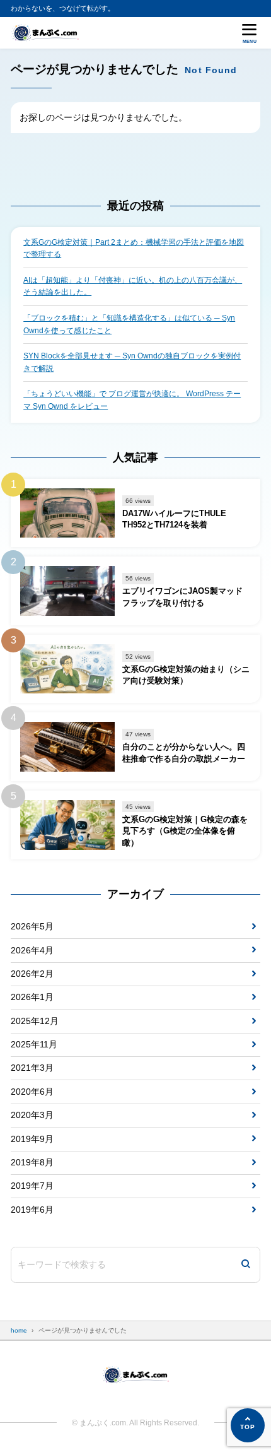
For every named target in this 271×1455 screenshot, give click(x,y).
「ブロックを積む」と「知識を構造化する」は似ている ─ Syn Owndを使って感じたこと (129, 324)
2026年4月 (32, 950)
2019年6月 (32, 1210)
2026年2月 (32, 974)
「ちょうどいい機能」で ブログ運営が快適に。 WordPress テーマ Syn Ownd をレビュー (132, 400)
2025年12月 (35, 1021)
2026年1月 (32, 997)
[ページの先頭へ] (248, 1425)
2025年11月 (34, 1044)
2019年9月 (32, 1139)
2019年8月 (32, 1162)
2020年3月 (32, 1115)
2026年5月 (32, 926)
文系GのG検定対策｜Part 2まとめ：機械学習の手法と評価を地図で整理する (133, 248)
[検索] (246, 1264)
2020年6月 (32, 1092)
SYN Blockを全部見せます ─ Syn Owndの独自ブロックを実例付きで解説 (132, 362)
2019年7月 (32, 1186)
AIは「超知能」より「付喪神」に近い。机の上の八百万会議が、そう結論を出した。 (132, 286)
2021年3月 (32, 1068)
